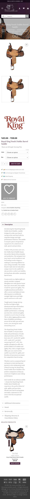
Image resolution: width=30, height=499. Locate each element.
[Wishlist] (24, 8)
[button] (2, 8)
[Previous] (2, 71)
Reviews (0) (8, 411)
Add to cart (15, 164)
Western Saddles (14, 31)
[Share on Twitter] (5, 214)
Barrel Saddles (10, 207)
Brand (7, 407)
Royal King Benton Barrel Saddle (15, 457)
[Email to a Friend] (8, 214)
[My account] (19, 8)
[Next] (7, 71)
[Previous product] (16, 36)
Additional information (12, 403)
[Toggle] (2, 224)
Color (2, 152)
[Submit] (27, 16)
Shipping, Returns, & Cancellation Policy (12, 417)
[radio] (15, 453)
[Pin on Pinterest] (11, 214)
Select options (15, 463)
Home (4, 30)
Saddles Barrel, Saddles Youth (11, 210)
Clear (27, 149)
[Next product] (13, 36)
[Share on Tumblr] (14, 214)
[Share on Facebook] (2, 214)
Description (9, 224)
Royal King (17, 207)
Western (11, 30)
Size (2, 157)
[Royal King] (15, 122)
